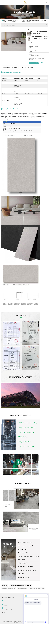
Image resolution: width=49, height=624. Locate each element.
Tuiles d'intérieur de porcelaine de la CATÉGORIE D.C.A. (31, 588)
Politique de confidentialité (7, 621)
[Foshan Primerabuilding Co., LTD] (25, 2)
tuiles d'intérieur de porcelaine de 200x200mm (20, 585)
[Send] (46, 622)
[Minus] (46, 596)
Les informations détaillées (10, 67)
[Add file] (25, 622)
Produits (9, 20)
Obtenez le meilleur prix (34, 62)
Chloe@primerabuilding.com (9, 609)
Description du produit (27, 67)
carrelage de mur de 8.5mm (8, 588)
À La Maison (4, 21)
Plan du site (15, 621)
